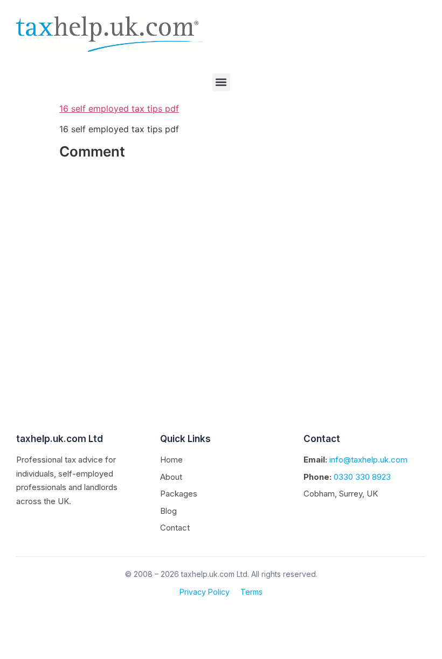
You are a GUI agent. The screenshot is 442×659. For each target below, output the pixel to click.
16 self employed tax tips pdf (119, 108)
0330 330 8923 (362, 477)
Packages (178, 493)
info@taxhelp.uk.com (368, 459)
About (171, 477)
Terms (251, 591)
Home (171, 459)
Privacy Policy (204, 591)
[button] (221, 82)
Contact (175, 527)
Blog (168, 511)
